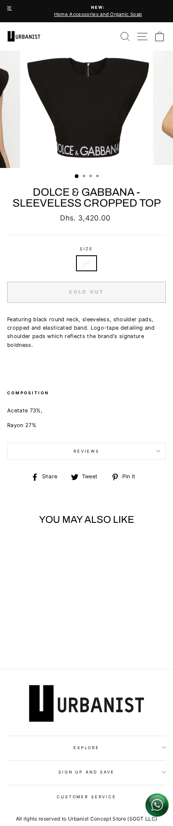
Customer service (86, 797)
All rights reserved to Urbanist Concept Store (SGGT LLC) (86, 819)
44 (86, 263)
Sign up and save (86, 772)
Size (86, 248)
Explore (86, 747)
